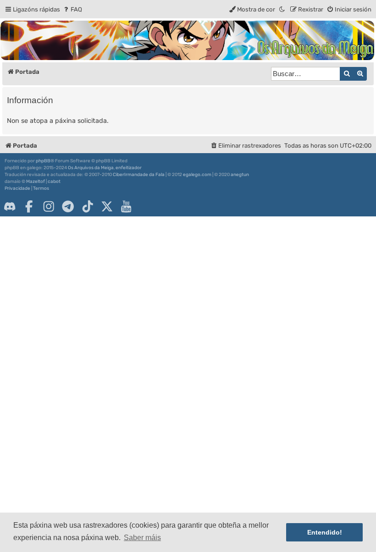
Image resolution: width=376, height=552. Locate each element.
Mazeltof (35, 181)
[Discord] (10, 206)
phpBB (43, 161)
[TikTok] (88, 206)
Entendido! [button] (324, 532)
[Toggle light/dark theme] (282, 9)
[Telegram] (68, 206)
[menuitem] (72, 9)
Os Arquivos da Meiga (91, 168)
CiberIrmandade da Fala (139, 174)
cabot (54, 181)
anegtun (240, 174)
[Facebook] (29, 206)
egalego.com (197, 174)
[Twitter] (107, 206)
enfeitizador (129, 168)
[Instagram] (49, 206)
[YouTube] (126, 206)
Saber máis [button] (142, 537)
